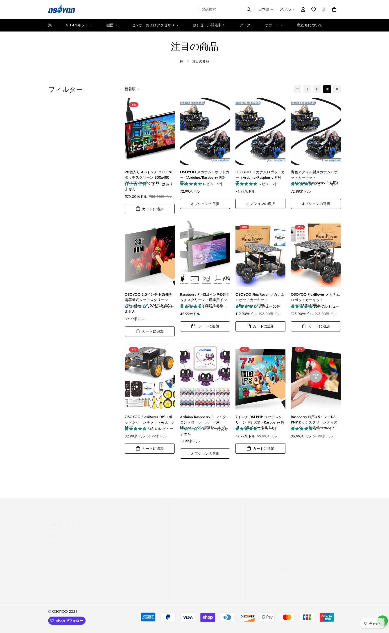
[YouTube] (285, 568)
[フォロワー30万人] (258, 568)
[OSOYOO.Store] (61, 9)
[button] (334, 9)
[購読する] (105, 584)
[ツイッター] (271, 568)
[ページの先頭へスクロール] (380, 608)
